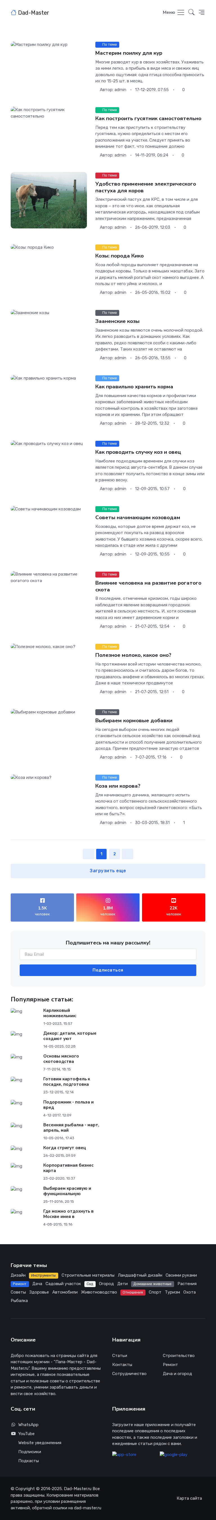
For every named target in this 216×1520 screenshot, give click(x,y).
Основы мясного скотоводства (61, 1058)
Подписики (29, 1451)
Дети (122, 1283)
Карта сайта (189, 1498)
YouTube (26, 1433)
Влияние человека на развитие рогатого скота (148, 586)
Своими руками (181, 1275)
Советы (18, 1292)
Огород (106, 1283)
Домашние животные (152, 1284)
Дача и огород (177, 1373)
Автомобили (65, 1292)
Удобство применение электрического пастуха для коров (145, 187)
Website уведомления (39, 1442)
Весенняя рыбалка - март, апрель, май (71, 1127)
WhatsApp (28, 1424)
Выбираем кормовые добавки (133, 720)
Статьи (119, 1355)
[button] (191, 13)
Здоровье (39, 1292)
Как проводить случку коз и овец (138, 452)
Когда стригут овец (64, 1148)
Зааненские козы (117, 321)
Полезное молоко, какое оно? (133, 655)
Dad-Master (33, 12)
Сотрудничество (129, 1373)
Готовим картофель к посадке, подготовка (66, 1081)
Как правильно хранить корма (134, 387)
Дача (37, 1283)
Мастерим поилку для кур (128, 53)
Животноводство (99, 1292)
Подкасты (28, 1460)
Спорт (155, 1292)
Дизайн (18, 1275)
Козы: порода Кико (119, 256)
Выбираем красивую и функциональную (67, 1191)
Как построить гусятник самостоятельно (148, 118)
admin (120, 89)
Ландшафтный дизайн (140, 1275)
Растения (187, 1283)
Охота (189, 1292)
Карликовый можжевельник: (59, 1013)
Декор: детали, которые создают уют (69, 1035)
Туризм (172, 1292)
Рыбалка (19, 1300)
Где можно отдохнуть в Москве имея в (68, 1213)
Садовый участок (63, 1283)
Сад (90, 1284)
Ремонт (19, 1284)
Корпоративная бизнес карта (68, 1167)
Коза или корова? (117, 786)
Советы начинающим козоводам (137, 517)
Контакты (122, 1364)
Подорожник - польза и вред (68, 1104)
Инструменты (43, 1275)
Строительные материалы (88, 1275)
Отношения (133, 1292)
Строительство (179, 1355)
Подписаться (108, 970)
